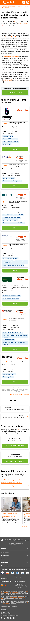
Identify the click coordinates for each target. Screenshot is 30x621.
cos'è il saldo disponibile (11, 56)
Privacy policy (3, 607)
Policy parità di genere (5, 612)
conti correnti (7, 80)
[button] (1, 2)
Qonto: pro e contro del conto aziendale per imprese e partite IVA (9, 515)
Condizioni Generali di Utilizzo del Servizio (9, 606)
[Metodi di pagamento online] (15, 573)
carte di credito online (10, 37)
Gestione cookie (4, 610)
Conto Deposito (15, 454)
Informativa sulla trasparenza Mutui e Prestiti (9, 615)
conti (19, 429)
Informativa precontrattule (6, 613)
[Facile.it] (8, 3)
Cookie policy (3, 609)
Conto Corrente (15, 439)
